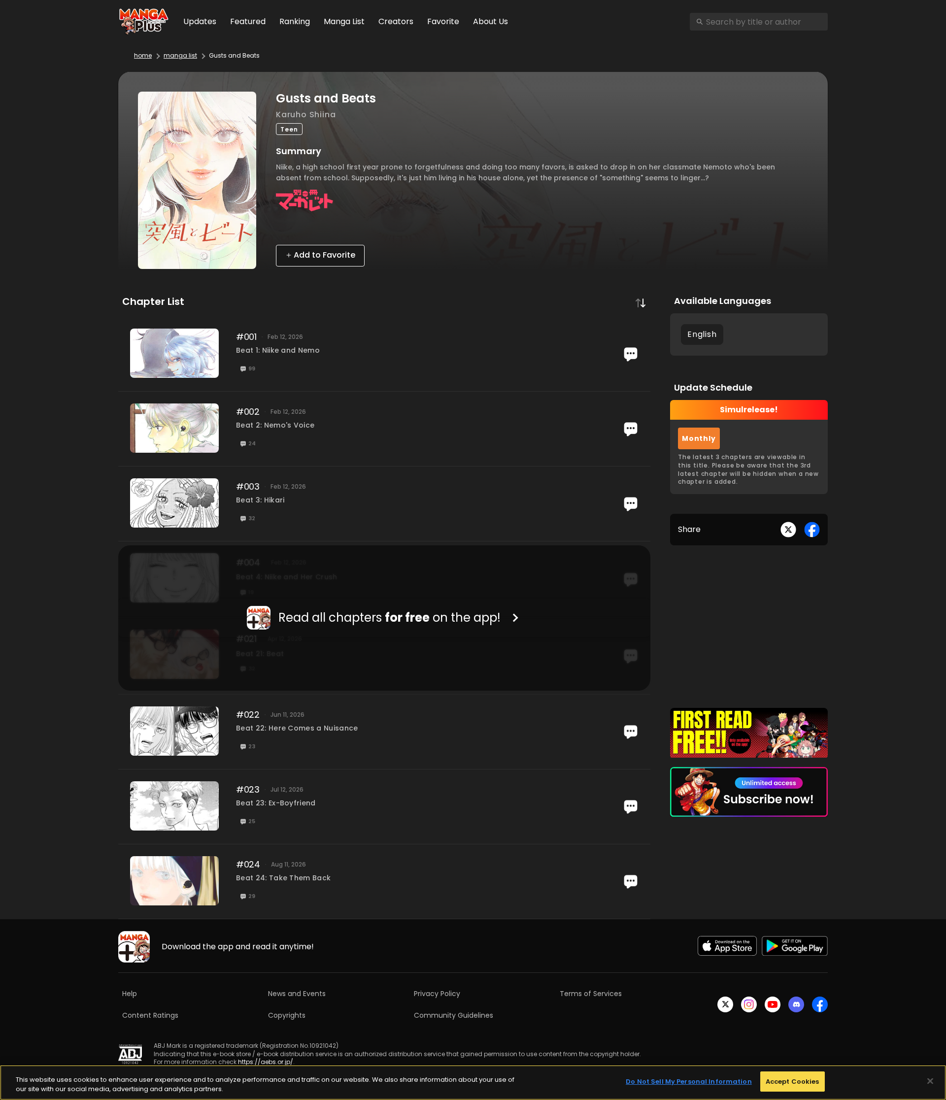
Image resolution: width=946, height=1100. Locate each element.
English (702, 334)
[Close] (930, 1081)
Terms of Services (591, 994)
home (143, 55)
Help (129, 994)
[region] (473, 1082)
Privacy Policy (437, 994)
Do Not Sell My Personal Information (689, 1081)
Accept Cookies (792, 1081)
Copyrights (286, 1015)
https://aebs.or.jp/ (265, 1062)
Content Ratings (150, 1015)
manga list (180, 55)
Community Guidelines (453, 1015)
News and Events (297, 994)
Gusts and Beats (234, 55)
